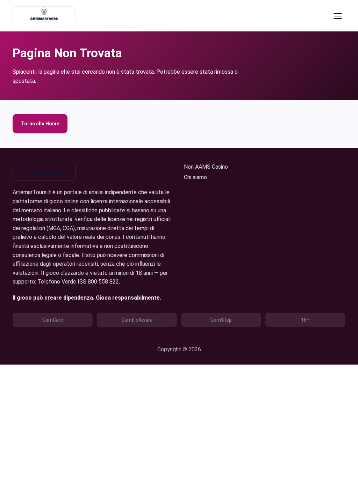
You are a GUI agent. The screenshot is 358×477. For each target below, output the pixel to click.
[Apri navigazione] (337, 15)
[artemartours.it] (44, 15)
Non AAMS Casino (206, 166)
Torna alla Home (40, 123)
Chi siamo (195, 177)
